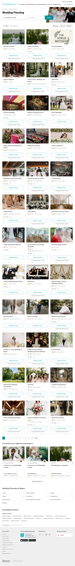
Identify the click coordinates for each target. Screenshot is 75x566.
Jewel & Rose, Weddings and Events (36, 80)
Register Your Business (7, 544)
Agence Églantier (9, 79)
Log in (66, 4)
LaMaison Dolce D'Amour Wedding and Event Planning (36, 350)
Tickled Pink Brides (33, 46)
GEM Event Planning (34, 145)
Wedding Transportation (60, 516)
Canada (62, 535)
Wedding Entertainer (7, 518)
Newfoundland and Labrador (33, 499)
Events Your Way (33, 316)
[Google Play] (32, 541)
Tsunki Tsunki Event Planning (12, 244)
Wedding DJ (68, 518)
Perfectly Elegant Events (59, 244)
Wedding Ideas (57, 4)
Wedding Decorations (49, 518)
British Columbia (30, 493)
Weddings (4, 9)
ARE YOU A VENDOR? (67, 1)
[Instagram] (49, 534)
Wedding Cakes (59, 518)
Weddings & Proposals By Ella (12, 178)
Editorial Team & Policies (8, 549)
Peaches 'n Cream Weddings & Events (13, 350)
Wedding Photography (39, 516)
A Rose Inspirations (57, 145)
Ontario (4, 493)
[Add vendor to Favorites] (22, 31)
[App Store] (24, 541)
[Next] (72, 462)
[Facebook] (40, 534)
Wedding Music (49, 516)
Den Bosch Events (9, 46)
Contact (4, 534)
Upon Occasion (8, 316)
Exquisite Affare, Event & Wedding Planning (59, 282)
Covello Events (56, 178)
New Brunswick (6, 499)
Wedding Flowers (18, 518)
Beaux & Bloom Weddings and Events (13, 146)
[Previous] (2, 462)
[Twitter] (43, 534)
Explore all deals (36, 481)
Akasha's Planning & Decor (36, 112)
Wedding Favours (28, 516)
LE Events (30, 384)
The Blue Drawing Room (59, 384)
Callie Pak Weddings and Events (13, 281)
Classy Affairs (32, 211)
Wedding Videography (29, 518)
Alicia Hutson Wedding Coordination (10, 385)
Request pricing (13, 55)
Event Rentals (5, 520)
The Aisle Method (57, 46)
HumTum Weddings (9, 112)
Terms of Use (5, 536)
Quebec (52, 493)
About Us (4, 547)
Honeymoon (39, 518)
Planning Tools (23, 4)
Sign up (71, 4)
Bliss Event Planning (58, 417)
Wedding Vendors (42, 4)
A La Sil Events (56, 349)
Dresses (50, 4)
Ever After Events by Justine (60, 211)
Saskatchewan (54, 496)
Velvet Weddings (57, 112)
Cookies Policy (5, 540)
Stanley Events (8, 211)
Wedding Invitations (17, 516)
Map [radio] (70, 26)
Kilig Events (31, 281)
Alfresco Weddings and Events (37, 417)
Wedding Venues (32, 4)
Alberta (4, 496)
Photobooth (24, 520)
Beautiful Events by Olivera (36, 178)
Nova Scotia (29, 496)
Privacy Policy (5, 538)
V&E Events (55, 79)
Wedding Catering (6, 516)
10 (32, 438)
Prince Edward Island (55, 499)
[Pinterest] (46, 534)
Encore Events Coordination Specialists (36, 245)
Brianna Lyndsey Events (59, 316)
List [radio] (64, 26)
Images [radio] (57, 26)
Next (36, 438)
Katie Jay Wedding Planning (12, 417)
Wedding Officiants (15, 520)
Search (49, 17)
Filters (7, 26)
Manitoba (4, 503)
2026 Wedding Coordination (59, 465)
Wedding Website (6, 553)
